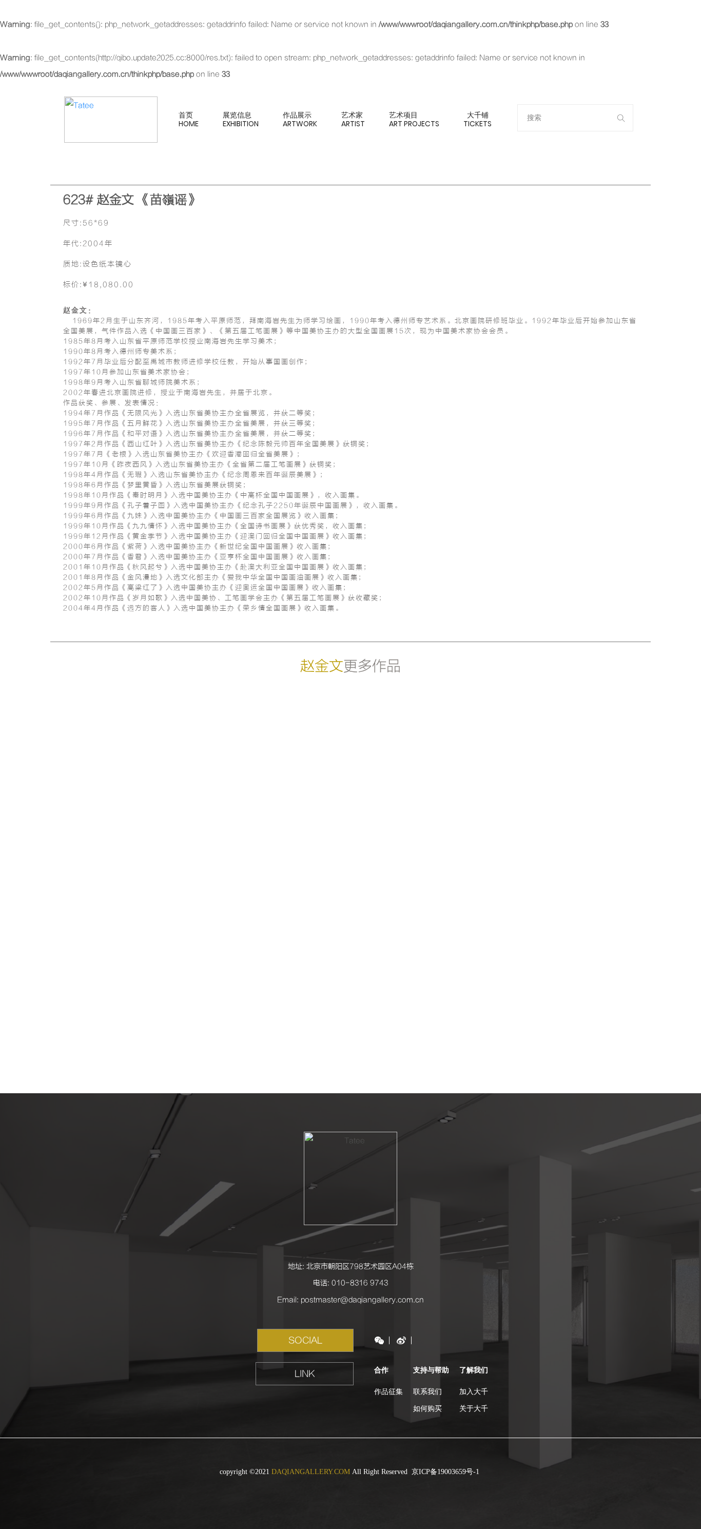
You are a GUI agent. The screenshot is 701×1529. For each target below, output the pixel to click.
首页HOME (189, 119)
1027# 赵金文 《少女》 (275, 786)
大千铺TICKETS (477, 119)
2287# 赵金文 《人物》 (425, 786)
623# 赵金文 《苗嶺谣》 (125, 786)
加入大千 (473, 1392)
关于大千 (473, 1408)
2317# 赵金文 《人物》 (125, 945)
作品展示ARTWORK (300, 119)
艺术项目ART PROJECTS (414, 119)
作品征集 (388, 1392)
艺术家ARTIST (353, 119)
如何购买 (427, 1408)
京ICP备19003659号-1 (446, 1472)
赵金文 (321, 666)
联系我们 (427, 1392)
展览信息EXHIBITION (241, 119)
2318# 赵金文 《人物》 (576, 786)
